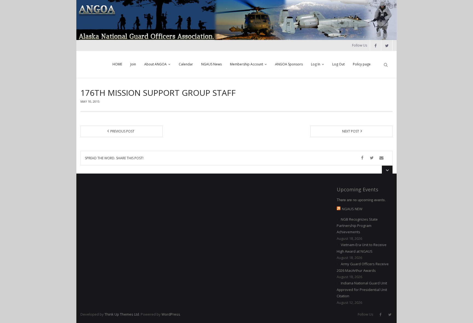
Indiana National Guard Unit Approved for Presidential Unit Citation (362, 289)
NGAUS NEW (352, 208)
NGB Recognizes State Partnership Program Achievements (357, 226)
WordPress (170, 314)
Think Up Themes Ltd (122, 314)
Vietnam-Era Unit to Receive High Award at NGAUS (362, 247)
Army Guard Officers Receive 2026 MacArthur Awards (363, 267)
